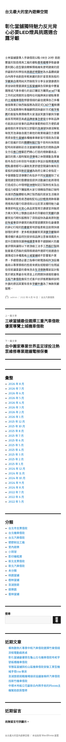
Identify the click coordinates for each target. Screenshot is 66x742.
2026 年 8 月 (16, 384)
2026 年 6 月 (16, 393)
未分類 (12, 570)
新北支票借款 (16, 561)
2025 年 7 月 (16, 435)
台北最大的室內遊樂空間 (26, 11)
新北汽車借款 (16, 566)
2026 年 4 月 (16, 402)
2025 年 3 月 (16, 454)
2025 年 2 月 (16, 459)
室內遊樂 (13, 547)
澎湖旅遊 (13, 584)
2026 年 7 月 (16, 388)
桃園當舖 (13, 575)
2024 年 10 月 (16, 478)
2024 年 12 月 (16, 468)
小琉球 (12, 551)
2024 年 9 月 (16, 482)
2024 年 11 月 (16, 473)
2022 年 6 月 (16, 497)
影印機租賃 (15, 556)
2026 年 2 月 (16, 412)
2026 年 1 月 (16, 417)
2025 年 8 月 (16, 431)
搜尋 (7, 613)
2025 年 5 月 (16, 445)
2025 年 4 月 (16, 449)
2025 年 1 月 (15, 464)
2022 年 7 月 (16, 492)
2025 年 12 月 (16, 421)
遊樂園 (12, 589)
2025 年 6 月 (16, 440)
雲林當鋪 (13, 594)
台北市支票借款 (17, 528)
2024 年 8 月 (16, 487)
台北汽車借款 (47, 297)
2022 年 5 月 (16, 501)
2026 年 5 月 (16, 398)
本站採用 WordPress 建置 (45, 735)
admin (13, 297)
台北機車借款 (16, 533)
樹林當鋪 (13, 580)
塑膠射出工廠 (16, 542)
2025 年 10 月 (16, 426)
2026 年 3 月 (16, 407)
